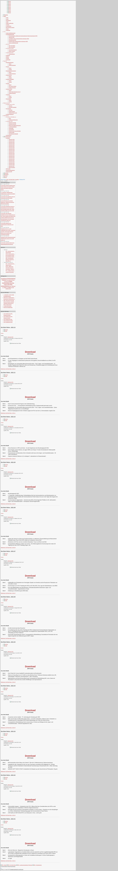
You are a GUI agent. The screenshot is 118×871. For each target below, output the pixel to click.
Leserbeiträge (8, 26)
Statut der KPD (11, 37)
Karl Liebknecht (9, 280)
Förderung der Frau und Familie (15, 131)
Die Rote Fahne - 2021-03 (8, 731)
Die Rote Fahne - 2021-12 (8, 327)
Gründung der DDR (12, 124)
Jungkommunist (12, 54)
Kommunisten (6, 283)
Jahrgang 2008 (11, 164)
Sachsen (7, 83)
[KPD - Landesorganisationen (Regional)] (24, 865)
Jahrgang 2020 (11, 147)
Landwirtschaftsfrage (13, 126)
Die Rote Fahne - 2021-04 (8, 685)
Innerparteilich (8, 135)
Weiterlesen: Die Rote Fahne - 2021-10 (8, 458)
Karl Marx (10, 110)
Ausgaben (8, 138)
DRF (8, 284)
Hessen (7, 66)
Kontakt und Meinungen (13, 119)
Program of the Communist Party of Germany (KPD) (18, 41)
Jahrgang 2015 (11, 154)
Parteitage (8, 55)
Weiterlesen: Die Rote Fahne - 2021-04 (8, 727)
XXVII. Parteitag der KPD (8, 320)
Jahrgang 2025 (11, 140)
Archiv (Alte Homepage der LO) (14, 91)
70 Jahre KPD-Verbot (7, 306)
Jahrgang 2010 (11, 161)
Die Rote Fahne (12, 179)
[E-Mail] (5, 331)
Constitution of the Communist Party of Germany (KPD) (19, 38)
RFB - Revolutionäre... (10, 258)
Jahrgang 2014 (11, 156)
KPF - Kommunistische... (10, 251)
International (8, 20)
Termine (7, 58)
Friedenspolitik (11, 132)
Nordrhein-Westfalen (10, 79)
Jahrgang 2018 (11, 150)
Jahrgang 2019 (11, 149)
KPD (11, 284)
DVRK (7, 21)
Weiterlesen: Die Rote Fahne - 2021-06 (8, 638)
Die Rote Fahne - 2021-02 (8, 775)
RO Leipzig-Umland (12, 86)
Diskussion (8, 30)
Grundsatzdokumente (10, 34)
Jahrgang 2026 (11, 139)
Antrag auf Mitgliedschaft (10, 33)
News (10, 118)
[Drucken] (6, 329)
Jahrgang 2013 (11, 157)
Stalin (7, 287)
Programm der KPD (12, 40)
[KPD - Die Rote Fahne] (11, 865)
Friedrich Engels (12, 111)
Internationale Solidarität (13, 133)
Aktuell (10, 63)
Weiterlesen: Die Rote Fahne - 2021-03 (8, 771)
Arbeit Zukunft (8, 252)
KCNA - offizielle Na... (10, 266)
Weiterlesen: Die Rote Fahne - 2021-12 (8, 368)
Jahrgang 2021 (11, 146)
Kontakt (10, 69)
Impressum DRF (9, 171)
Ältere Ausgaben (12, 167)
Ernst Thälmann (12, 286)
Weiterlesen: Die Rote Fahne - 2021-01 (8, 860)
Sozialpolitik (11, 128)
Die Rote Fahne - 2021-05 (8, 642)
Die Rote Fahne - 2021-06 (8, 596)
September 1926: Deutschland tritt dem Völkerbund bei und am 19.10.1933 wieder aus (8, 239)
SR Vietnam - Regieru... (10, 269)
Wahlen (7, 56)
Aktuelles (10, 105)
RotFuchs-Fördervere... (10, 259)
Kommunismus (11, 278)
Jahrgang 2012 (11, 159)
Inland (7, 19)
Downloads (8, 59)
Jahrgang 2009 (11, 163)
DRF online (8, 168)
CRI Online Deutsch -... (10, 267)
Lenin (3, 287)
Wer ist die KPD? (12, 45)
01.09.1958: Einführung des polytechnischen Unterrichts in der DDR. (7, 225)
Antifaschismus (5, 286)
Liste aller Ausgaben (12, 107)
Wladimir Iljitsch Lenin (13, 112)
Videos (7, 28)
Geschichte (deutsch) (13, 49)
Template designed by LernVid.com (16, 869)
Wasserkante (8, 98)
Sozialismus (4, 278)
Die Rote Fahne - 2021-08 (8, 507)
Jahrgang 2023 (11, 143)
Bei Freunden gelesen (10, 27)
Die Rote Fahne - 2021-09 (8, 462)
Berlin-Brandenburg (9, 62)
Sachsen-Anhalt (9, 89)
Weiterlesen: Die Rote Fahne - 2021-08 (8, 547)
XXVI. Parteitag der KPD (8, 322)
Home (7, 179)
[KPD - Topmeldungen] (37, 865)
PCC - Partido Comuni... (10, 270)
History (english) (12, 51)
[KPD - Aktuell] (4, 865)
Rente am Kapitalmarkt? (8, 307)
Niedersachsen (9, 75)
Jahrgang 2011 (11, 160)
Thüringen (8, 94)
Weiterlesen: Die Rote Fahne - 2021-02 (8, 815)
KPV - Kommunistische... (10, 263)
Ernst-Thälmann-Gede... (10, 255)
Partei (7, 17)
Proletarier (4, 280)
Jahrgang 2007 (11, 166)
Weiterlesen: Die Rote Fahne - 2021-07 (8, 593)
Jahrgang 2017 (11, 152)
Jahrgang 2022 (11, 145)
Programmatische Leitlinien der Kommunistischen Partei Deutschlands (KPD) (23, 35)
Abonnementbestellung (10, 170)
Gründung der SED (12, 122)
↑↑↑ (1, 868)
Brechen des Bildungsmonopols (15, 125)
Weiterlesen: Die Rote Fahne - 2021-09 (8, 503)
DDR (5, 287)
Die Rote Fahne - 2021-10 (8, 416)
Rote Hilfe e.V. (8, 260)
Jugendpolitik (11, 129)
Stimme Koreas (8, 265)
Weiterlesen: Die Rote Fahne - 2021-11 (8, 413)
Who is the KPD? (12, 47)
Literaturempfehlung (10, 114)
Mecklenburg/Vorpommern (11, 70)
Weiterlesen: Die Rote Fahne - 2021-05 (8, 682)
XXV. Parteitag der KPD (8, 319)
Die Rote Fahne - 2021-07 (8, 551)
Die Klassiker (8, 108)
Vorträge (7, 24)
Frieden (10, 281)
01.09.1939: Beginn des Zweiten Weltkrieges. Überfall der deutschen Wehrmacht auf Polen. (7, 202)
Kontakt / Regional (12, 65)
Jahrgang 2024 (11, 142)
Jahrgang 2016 (11, 153)
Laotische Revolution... (10, 272)
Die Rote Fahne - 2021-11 (8, 372)
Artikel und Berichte (9, 23)
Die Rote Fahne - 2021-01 (8, 819)
